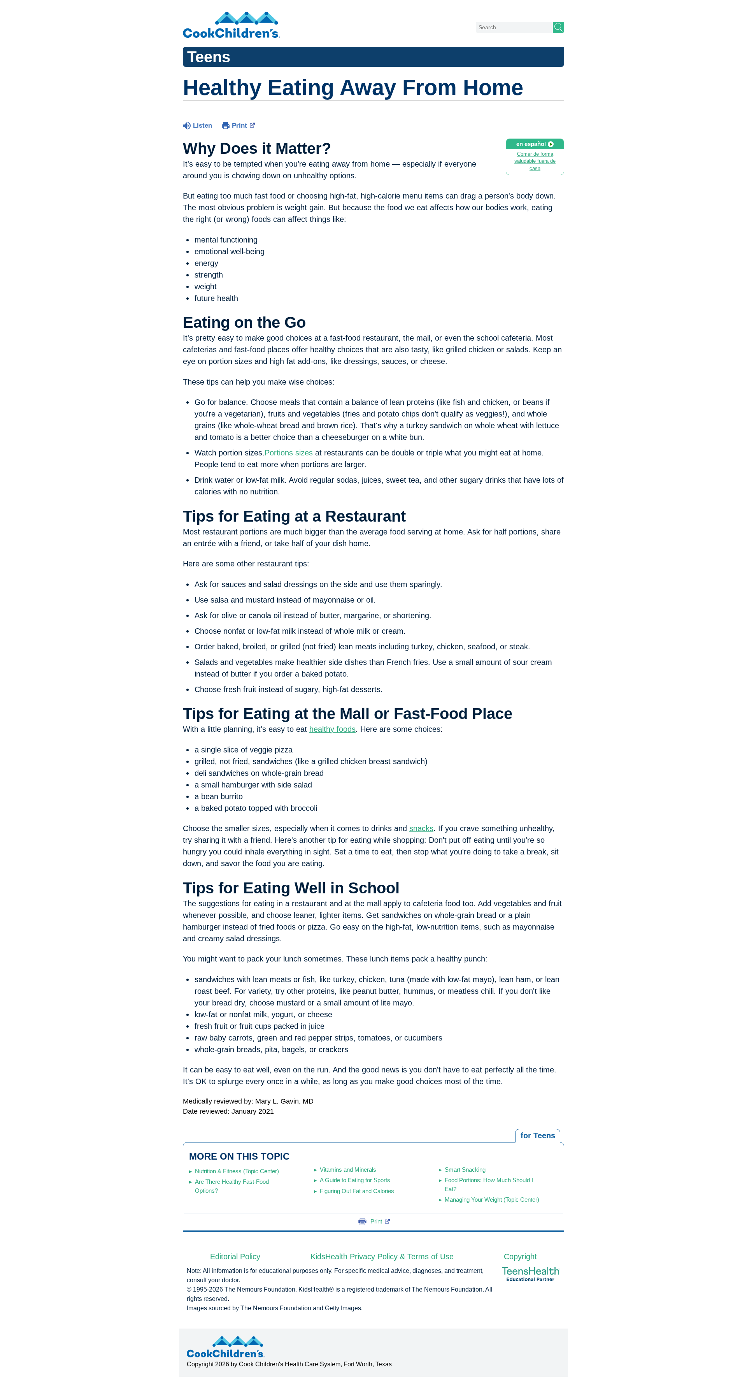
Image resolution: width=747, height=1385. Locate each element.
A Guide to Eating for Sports (355, 1180)
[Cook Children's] (231, 25)
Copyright (520, 1256)
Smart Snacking (465, 1169)
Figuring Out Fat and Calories (357, 1191)
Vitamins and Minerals (348, 1169)
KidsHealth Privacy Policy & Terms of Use (382, 1256)
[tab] (537, 1136)
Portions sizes (289, 452)
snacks (421, 828)
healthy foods (332, 729)
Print (239, 125)
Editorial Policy (235, 1256)
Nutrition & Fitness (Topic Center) (237, 1171)
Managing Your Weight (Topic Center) (492, 1199)
